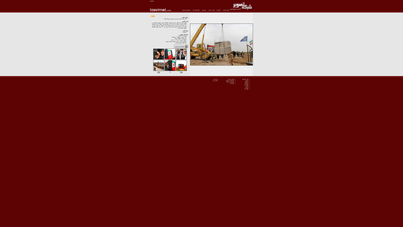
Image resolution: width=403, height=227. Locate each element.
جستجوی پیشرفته (186, 10)
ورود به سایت (211, 10)
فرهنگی (246, 81)
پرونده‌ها (204, 10)
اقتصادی (246, 84)
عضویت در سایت (230, 81)
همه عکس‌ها (245, 79)
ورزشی (246, 87)
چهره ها (246, 88)
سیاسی (246, 80)
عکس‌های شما (196, 10)
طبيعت (246, 86)
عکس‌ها (219, 10)
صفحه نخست (226, 10)
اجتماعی (246, 83)
